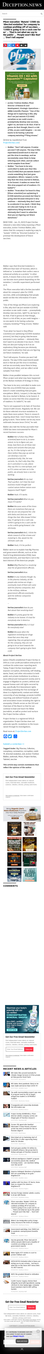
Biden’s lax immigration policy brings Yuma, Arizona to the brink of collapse (25, 1222)
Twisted (6, 759)
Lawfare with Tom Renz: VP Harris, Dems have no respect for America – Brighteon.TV (25, 1184)
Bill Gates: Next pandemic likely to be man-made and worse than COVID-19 (24, 1085)
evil (23, 754)
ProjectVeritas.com (11, 143)
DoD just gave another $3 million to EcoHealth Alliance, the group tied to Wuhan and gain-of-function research (24, 1150)
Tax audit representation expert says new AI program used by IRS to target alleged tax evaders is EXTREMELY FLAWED (26, 1095)
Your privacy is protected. (13, 795)
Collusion (30, 748)
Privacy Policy (18, 1336)
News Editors (18, 41)
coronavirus (18, 751)
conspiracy (7, 751)
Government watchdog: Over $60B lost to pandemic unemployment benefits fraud (25, 1231)
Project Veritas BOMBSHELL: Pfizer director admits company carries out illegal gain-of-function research (24, 1116)
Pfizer (20, 757)
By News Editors (23, 1109)
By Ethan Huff (22, 1120)
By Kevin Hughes (23, 1188)
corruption (28, 751)
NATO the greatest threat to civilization (25, 1274)
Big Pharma (21, 748)
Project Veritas (30, 757)
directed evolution (13, 754)
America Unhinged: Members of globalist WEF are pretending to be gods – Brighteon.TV (26, 1174)
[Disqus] (22, 917)
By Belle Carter (23, 1088)
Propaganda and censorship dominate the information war (24, 1106)
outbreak (13, 757)
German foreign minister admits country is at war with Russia (25, 1194)
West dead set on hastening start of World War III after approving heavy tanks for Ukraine (24, 1139)
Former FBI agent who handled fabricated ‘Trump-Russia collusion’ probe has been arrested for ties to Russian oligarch (24, 1128)
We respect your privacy (29, 1319)
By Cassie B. (22, 1079)
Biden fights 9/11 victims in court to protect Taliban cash (23, 1254)
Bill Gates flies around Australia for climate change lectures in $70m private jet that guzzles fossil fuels (25, 1075)
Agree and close (22, 1341)
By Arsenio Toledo (24, 1101)
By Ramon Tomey (24, 1197)
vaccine (13, 759)
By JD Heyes (22, 1133)
